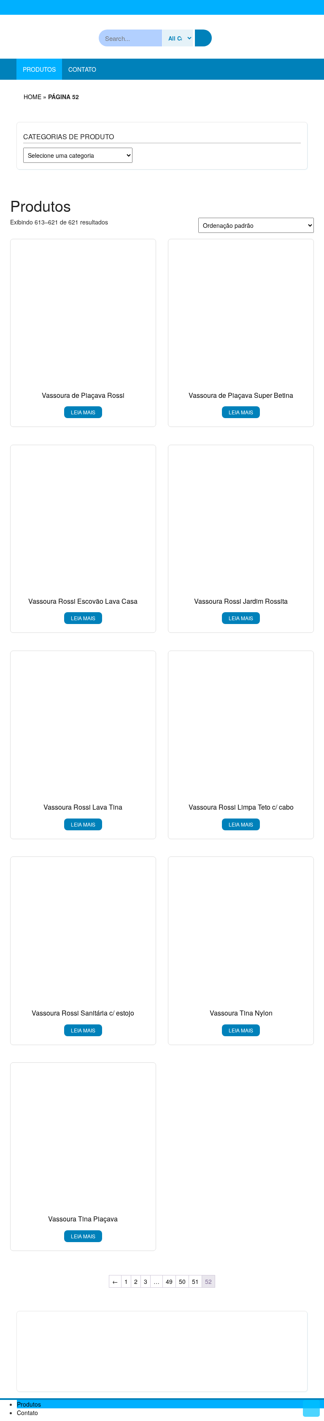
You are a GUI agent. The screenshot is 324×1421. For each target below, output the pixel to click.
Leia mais (83, 412)
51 (195, 1281)
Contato (82, 69)
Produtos (39, 69)
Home (32, 96)
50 (182, 1281)
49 (169, 1281)
